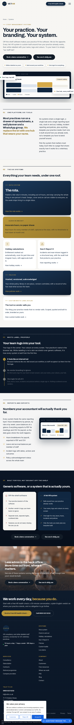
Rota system (43, 630)
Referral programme (9, 670)
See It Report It (44, 640)
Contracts (6, 667)
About (41, 660)
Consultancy (7, 660)
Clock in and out (44, 633)
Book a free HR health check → (16, 613)
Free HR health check (55, 4)
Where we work (44, 670)
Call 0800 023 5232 (43, 613)
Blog (40, 677)
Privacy (62, 713)
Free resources (44, 667)
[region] (25, 711)
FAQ (40, 674)
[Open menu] (70, 3)
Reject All (25, 717)
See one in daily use (44, 57)
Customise (12, 717)
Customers (42, 663)
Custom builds (43, 647)
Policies (41, 643)
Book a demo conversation (17, 57)
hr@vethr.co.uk (8, 694)
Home (5, 19)
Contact (41, 680)
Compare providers (9, 674)
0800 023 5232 (8, 691)
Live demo (42, 650)
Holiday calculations (45, 636)
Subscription (7, 663)
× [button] (69, 721)
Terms (69, 713)
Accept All (38, 717)
